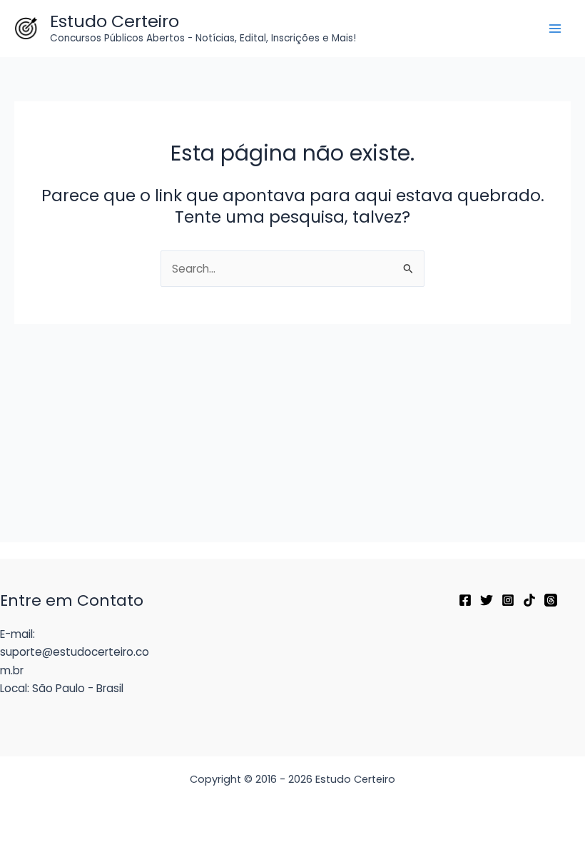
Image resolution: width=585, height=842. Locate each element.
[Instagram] (508, 600)
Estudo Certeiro (114, 21)
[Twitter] (486, 600)
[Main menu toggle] (555, 28)
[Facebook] (465, 600)
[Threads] (550, 600)
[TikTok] (529, 600)
